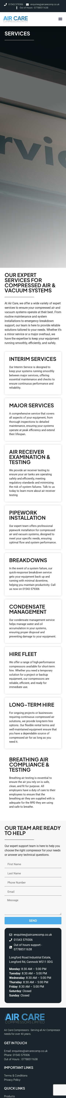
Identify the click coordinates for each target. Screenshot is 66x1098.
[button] (60, 19)
